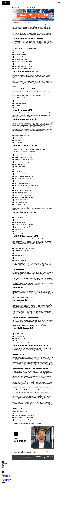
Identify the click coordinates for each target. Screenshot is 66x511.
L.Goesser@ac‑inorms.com (51, 456)
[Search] (59, 2)
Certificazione (24, 2)
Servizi (36, 2)
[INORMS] (6, 3)
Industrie (30, 2)
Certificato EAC (44, 41)
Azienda (17, 2)
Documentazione (43, 2)
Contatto (50, 2)
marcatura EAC (24, 417)
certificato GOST (32, 126)
